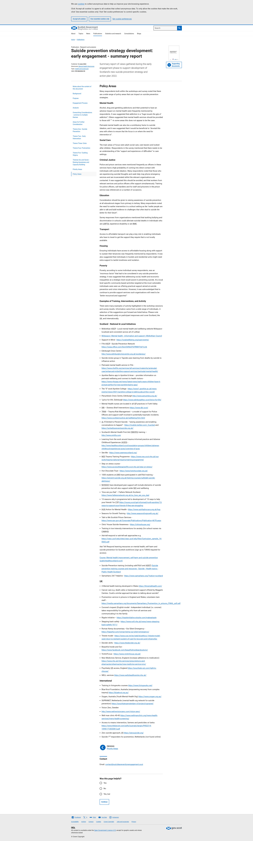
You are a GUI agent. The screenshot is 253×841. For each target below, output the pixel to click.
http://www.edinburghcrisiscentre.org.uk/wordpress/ (124, 354)
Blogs (139, 34)
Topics (80, 34)
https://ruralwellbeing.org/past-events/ (133, 340)
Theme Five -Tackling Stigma (80, 154)
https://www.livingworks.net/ (140, 685)
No (105, 788)
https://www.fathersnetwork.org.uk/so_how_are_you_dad (125, 495)
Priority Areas (77, 169)
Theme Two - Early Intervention (79, 137)
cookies (81, 4)
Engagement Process (80, 103)
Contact (91, 821)
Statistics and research (113, 34)
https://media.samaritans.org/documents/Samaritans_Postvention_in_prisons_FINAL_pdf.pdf (141, 603)
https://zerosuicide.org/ (134, 733)
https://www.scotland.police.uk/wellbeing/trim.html (123, 418)
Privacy (134, 821)
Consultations (129, 34)
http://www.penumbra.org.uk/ (144, 396)
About (73, 34)
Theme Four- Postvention (81, 148)
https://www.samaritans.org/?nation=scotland (143, 576)
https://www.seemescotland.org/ (123, 453)
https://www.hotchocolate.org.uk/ (134, 471)
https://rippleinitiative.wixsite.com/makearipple (136, 617)
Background (77, 94)
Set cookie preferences (122, 19)
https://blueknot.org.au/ (119, 692)
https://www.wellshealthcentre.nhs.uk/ (130, 675)
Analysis (76, 108)
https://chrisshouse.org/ (140, 524)
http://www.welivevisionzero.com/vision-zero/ (121, 711)
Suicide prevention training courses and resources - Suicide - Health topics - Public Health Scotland (130, 568)
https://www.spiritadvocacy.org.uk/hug (144, 509)
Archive (83, 821)
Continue (104, 802)
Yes (105, 783)
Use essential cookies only (99, 19)
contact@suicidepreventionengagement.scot (124, 764)
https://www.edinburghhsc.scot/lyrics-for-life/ (142, 400)
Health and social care (82, 69)
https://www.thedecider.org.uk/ (127, 643)
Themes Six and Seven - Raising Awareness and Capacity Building (81, 162)
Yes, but (107, 794)
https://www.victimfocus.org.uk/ (127, 654)
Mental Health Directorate (86, 66)
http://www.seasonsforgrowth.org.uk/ (142, 513)
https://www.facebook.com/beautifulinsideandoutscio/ (125, 650)
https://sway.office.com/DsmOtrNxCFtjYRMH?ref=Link (124, 347)
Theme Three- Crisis (80, 143)
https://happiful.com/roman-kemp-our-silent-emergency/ (125, 632)
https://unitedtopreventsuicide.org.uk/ (117, 428)
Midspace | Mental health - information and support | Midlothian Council (132, 336)
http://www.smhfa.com (111, 435)
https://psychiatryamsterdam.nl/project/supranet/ (132, 703)
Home (73, 39)
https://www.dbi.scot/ (139, 408)
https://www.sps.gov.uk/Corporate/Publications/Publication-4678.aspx (131, 520)
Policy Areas (77, 174)
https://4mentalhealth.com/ (150, 586)
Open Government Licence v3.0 (105, 830)
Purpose (75, 98)
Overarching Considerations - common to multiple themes (82, 115)
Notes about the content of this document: (82, 88)
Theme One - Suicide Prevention (80, 130)
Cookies (98, 821)
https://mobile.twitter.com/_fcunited (139, 425)
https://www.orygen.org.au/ (149, 696)
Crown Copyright (109, 821)
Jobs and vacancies (123, 821)
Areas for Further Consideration (78, 123)
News (88, 34)
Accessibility (75, 821)
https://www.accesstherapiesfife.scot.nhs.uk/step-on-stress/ (127, 467)
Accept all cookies (79, 19)
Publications (97, 34)
